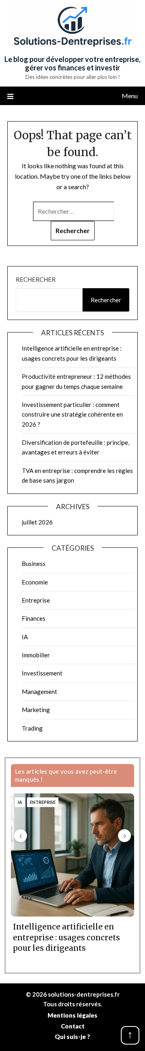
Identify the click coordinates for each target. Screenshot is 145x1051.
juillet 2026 (37, 522)
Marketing (36, 709)
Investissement (42, 673)
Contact (73, 1026)
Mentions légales (72, 1015)
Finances (34, 618)
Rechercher (36, 279)
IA (25, 636)
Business (34, 563)
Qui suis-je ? (72, 1036)
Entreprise (36, 600)
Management (39, 691)
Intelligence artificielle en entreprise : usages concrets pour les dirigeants (66, 937)
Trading (32, 728)
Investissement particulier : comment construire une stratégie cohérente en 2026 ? (72, 414)
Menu (130, 95)
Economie (35, 582)
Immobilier (36, 655)
